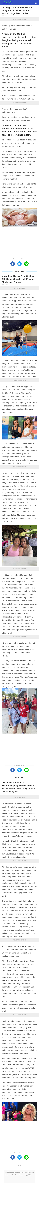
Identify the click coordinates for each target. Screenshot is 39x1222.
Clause (17, 1175)
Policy (12, 1175)
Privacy (22, 1175)
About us (7, 1175)
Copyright (27, 1175)
